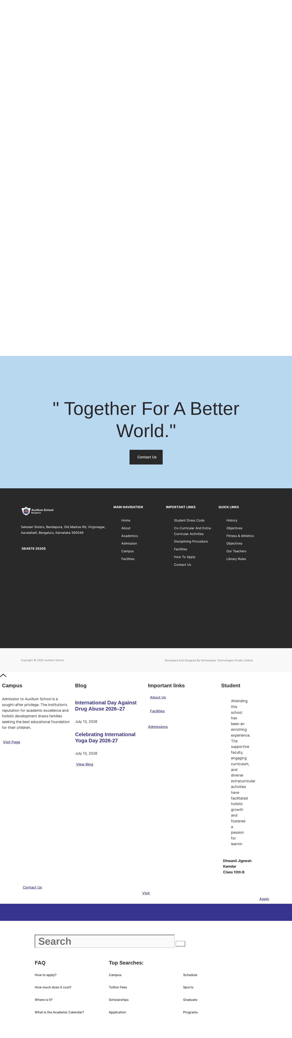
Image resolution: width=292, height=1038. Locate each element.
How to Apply (184, 557)
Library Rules (236, 559)
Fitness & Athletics (240, 536)
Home (125, 520)
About (126, 528)
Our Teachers (236, 551)
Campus (127, 551)
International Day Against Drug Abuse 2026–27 (106, 706)
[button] (32, 887)
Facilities (127, 559)
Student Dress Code (189, 520)
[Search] (180, 943)
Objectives (234, 528)
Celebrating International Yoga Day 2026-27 (105, 737)
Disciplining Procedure (191, 541)
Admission (129, 543)
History (231, 520)
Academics (129, 536)
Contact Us (182, 565)
